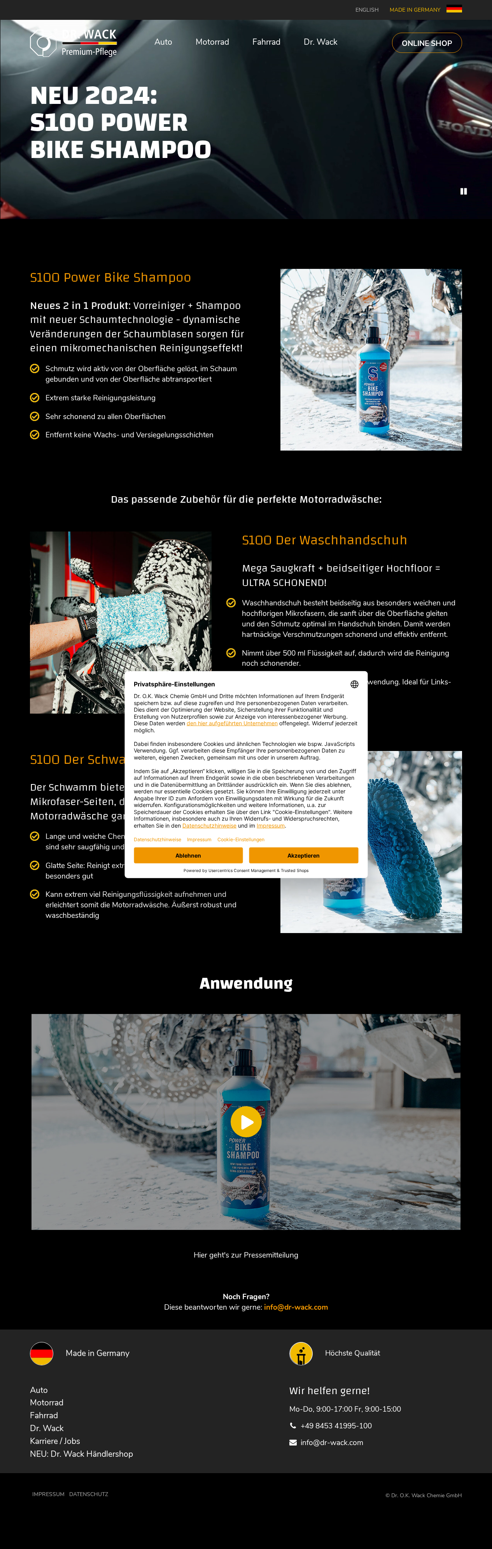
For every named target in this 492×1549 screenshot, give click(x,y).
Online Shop (427, 43)
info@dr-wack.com (332, 1443)
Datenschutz (88, 1494)
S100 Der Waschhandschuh (325, 540)
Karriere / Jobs (55, 1441)
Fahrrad (266, 42)
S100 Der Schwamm (90, 759)
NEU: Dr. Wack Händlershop (81, 1454)
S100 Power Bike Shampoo (110, 277)
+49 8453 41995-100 (336, 1426)
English (367, 10)
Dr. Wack (321, 42)
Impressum (48, 1494)
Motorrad (212, 42)
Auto (163, 42)
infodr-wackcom (296, 1307)
